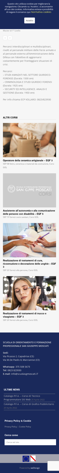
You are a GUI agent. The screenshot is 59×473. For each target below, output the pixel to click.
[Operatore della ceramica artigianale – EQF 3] (29, 140)
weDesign (35, 468)
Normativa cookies (41, 11)
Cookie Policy (25, 426)
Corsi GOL (34, 217)
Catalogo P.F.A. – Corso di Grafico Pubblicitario (29, 404)
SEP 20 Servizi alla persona (15, 270)
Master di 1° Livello (11, 30)
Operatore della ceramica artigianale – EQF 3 (28, 160)
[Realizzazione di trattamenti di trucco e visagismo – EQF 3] (29, 293)
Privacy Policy (11, 426)
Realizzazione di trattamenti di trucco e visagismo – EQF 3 (24, 315)
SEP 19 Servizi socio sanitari (15, 217)
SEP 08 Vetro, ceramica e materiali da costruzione (25, 163)
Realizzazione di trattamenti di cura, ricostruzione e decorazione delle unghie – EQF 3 (29, 263)
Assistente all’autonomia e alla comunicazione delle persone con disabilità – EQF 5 (29, 212)
